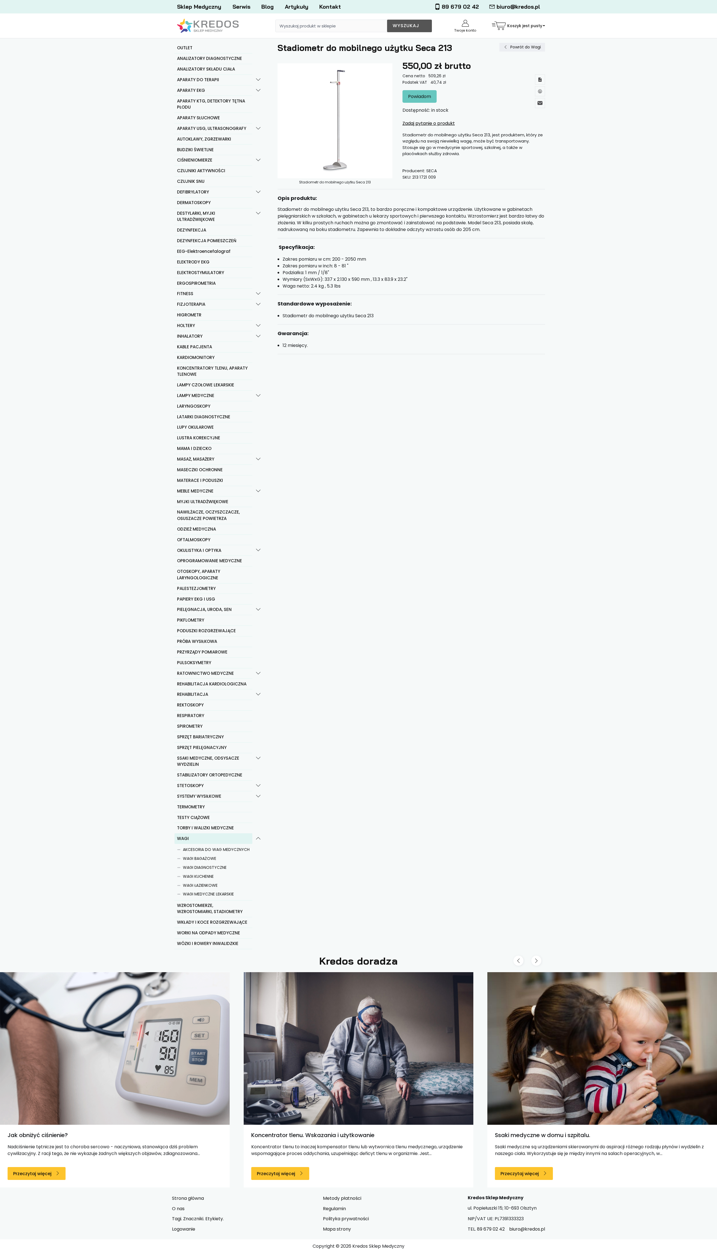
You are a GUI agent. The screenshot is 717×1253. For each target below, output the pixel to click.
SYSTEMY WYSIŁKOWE (199, 796)
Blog (267, 6)
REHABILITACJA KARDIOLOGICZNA (211, 684)
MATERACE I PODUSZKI (200, 480)
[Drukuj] (540, 91)
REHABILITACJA (192, 694)
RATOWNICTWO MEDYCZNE (205, 673)
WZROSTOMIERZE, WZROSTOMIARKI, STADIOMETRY (210, 908)
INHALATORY (189, 336)
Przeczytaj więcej (175, 1173)
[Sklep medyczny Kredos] (208, 26)
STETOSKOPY (190, 785)
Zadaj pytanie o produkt (428, 123)
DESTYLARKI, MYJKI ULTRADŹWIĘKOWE (196, 216)
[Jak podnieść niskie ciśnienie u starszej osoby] (258, 1048)
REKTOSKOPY (190, 705)
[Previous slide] (518, 961)
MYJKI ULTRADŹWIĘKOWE (202, 502)
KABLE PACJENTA (194, 347)
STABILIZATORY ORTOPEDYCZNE (209, 775)
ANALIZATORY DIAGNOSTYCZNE (209, 58)
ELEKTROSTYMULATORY (200, 273)
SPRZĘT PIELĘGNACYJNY (202, 747)
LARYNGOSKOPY (193, 406)
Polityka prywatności (346, 1219)
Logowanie (183, 1229)
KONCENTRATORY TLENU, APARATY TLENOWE (212, 371)
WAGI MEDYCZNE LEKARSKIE (208, 894)
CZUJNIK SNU (190, 181)
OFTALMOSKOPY (193, 540)
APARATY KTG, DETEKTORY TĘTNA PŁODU (211, 104)
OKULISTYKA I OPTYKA (199, 550)
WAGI (183, 838)
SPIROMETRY (189, 726)
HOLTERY (186, 325)
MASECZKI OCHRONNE (200, 470)
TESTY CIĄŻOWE (193, 817)
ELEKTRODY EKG (193, 262)
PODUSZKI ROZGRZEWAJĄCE (206, 631)
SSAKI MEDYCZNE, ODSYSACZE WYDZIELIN (208, 761)
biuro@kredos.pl (518, 6)
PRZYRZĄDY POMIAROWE (202, 652)
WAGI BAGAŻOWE (199, 858)
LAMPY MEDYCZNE (195, 395)
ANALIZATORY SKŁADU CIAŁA (206, 69)
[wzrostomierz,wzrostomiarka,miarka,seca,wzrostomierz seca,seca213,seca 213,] (335, 120)
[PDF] (540, 79)
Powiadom (419, 96)
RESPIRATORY (190, 715)
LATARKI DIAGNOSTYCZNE (203, 417)
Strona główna (188, 1198)
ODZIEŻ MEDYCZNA (196, 529)
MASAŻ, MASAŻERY (195, 459)
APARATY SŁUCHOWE (198, 118)
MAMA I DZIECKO (194, 448)
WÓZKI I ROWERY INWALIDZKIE (207, 943)
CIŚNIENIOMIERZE (194, 160)
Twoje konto (465, 30)
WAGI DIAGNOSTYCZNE (205, 867)
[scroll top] (706, 1242)
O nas (178, 1209)
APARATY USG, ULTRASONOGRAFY (211, 128)
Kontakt (330, 6)
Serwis (241, 6)
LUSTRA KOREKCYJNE (198, 438)
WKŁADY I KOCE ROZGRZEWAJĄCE (212, 922)
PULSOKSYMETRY (194, 663)
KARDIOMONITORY (196, 357)
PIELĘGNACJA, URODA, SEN (204, 609)
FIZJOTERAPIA (191, 304)
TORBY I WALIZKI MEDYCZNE (205, 828)
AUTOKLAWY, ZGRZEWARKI (204, 139)
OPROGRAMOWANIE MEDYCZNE (209, 561)
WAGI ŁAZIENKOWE (200, 885)
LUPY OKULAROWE (195, 427)
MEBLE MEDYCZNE (195, 491)
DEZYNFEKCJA (191, 230)
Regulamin (334, 1209)
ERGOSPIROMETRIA (196, 283)
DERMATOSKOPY (194, 203)
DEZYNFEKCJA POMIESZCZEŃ (206, 241)
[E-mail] (540, 103)
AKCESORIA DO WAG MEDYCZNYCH (216, 849)
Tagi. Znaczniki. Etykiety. (198, 1219)
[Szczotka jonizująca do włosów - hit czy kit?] (501, 1048)
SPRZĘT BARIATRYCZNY (200, 737)
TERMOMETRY (191, 807)
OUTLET (184, 48)
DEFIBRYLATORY (193, 192)
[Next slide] (536, 961)
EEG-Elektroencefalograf (204, 251)
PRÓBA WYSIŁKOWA (197, 641)
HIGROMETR (189, 315)
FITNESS (185, 294)
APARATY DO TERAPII (198, 80)
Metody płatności (342, 1198)
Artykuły (296, 6)
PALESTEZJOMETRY (196, 588)
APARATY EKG (191, 90)
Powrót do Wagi (525, 47)
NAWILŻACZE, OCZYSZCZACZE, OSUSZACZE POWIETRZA (208, 515)
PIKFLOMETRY (190, 620)
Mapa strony (337, 1229)
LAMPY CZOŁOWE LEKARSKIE (205, 385)
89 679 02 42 (460, 6)
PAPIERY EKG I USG (196, 599)
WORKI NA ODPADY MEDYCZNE (208, 933)
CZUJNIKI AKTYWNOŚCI (201, 171)
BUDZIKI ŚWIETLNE (195, 150)
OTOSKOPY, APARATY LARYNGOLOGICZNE (198, 574)
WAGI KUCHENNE (198, 876)
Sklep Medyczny (199, 6)
